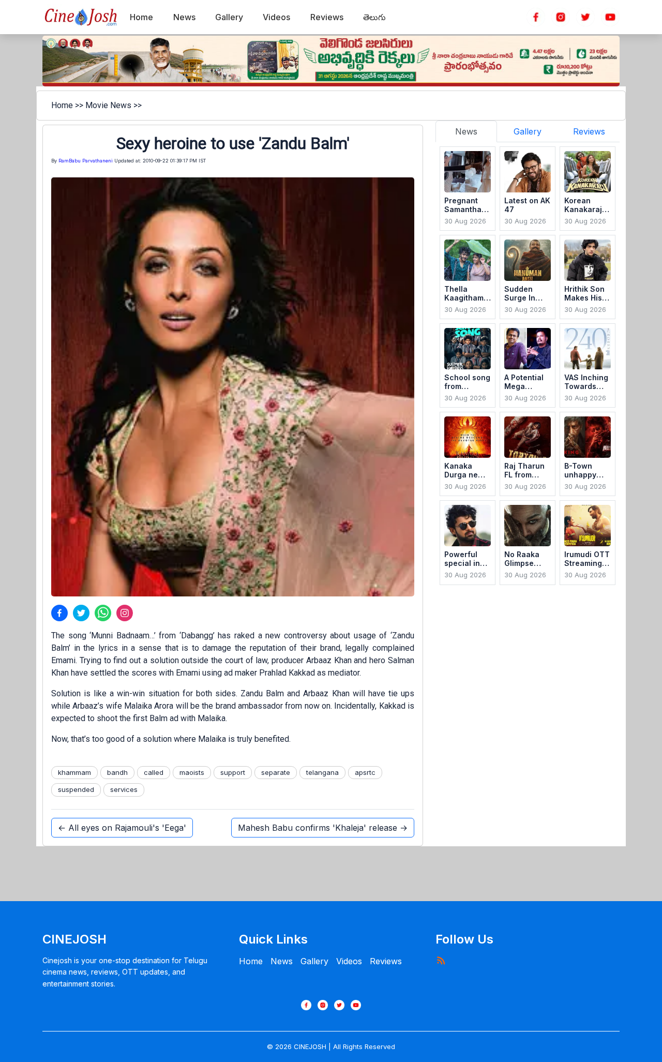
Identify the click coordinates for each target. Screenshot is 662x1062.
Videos (349, 961)
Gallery (314, 961)
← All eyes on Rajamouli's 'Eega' (122, 827)
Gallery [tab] (527, 131)
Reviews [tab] (589, 131)
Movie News (108, 105)
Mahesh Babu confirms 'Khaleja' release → (323, 827)
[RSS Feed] (440, 960)
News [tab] (466, 131)
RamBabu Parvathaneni (85, 160)
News (281, 961)
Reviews (386, 961)
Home (62, 105)
